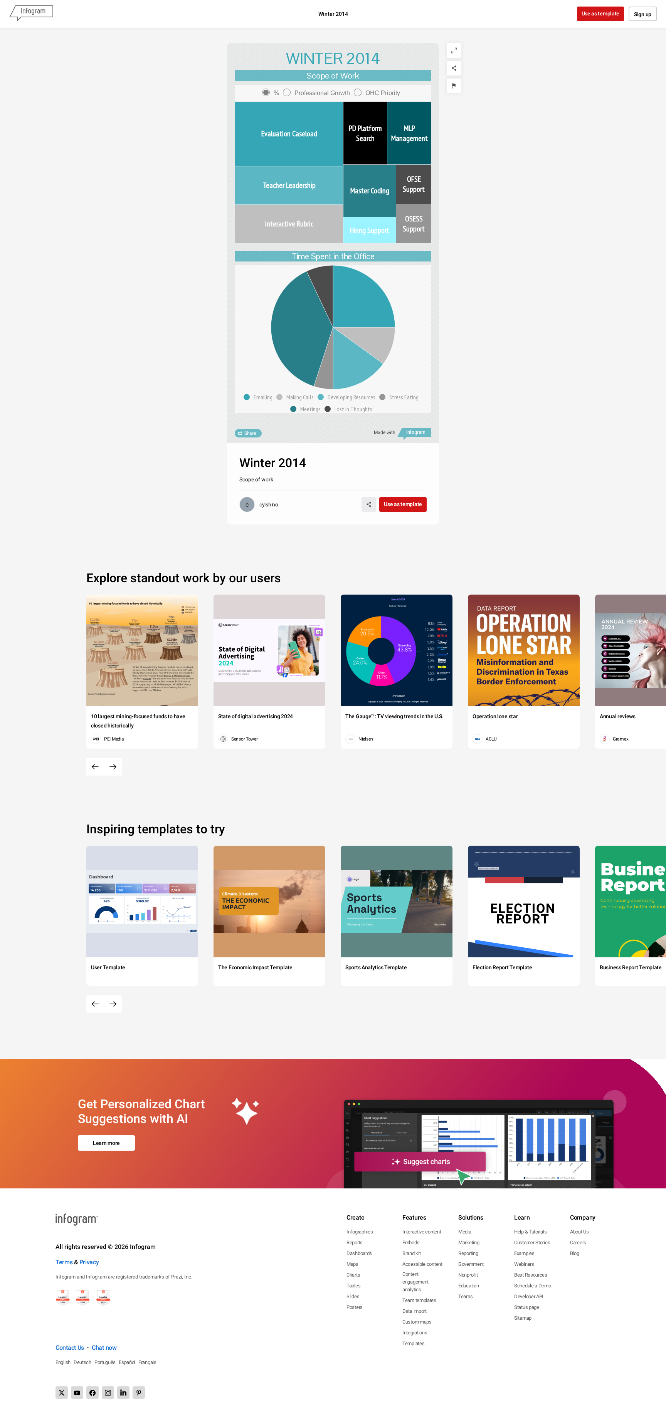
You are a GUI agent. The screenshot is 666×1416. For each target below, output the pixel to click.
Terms (64, 1262)
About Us (579, 1232)
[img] (289, 134)
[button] (260, 397)
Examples (524, 1253)
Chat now (104, 1347)
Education (468, 1286)
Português (105, 1362)
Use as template (601, 13)
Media (464, 1232)
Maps (352, 1264)
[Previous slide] (95, 766)
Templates (413, 1343)
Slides (352, 1296)
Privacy (89, 1262)
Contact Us (70, 1347)
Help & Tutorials (530, 1232)
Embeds (410, 1242)
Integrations (414, 1333)
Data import (414, 1311)
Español (127, 1362)
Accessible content (422, 1264)
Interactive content (421, 1232)
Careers (578, 1242)
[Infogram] (31, 13)
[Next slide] (113, 766)
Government (471, 1264)
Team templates (419, 1300)
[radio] (272, 93)
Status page (526, 1307)
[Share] (454, 68)
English (63, 1362)
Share (250, 433)
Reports (354, 1242)
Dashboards (359, 1253)
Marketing (468, 1242)
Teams (465, 1296)
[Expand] (454, 50)
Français (147, 1362)
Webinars (524, 1264)
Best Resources (530, 1275)
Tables (353, 1286)
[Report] (454, 86)
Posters (354, 1307)
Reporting (468, 1253)
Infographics (359, 1232)
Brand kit (411, 1253)
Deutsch (82, 1362)
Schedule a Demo (532, 1286)
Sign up (642, 14)
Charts (353, 1275)
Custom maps (417, 1322)
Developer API (528, 1296)
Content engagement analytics (415, 1281)
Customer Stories (532, 1242)
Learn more (106, 1143)
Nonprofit (468, 1275)
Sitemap (522, 1318)
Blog (574, 1253)
